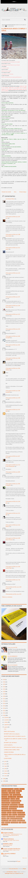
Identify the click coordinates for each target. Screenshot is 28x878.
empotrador (7, 822)
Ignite (10, 820)
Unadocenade (4, 796)
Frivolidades (4, 791)
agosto (6, 727)
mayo (5, 766)
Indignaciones (18, 791)
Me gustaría (21, 804)
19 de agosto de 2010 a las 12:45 (13, 305)
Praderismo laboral (12, 808)
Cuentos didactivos (20, 812)
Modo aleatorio (5, 793)
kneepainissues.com (19, 873)
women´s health (5, 824)
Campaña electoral (13, 804)
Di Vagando (8, 485)
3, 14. (5, 729)
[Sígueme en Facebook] (10, 14)
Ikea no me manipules (12, 665)
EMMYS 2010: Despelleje (9, 731)
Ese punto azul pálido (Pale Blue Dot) (11, 848)
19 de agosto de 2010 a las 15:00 (13, 390)
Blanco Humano (9, 539)
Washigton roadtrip (21, 820)
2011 (4, 713)
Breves (8, 818)
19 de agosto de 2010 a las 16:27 (13, 456)
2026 (4, 679)
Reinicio (4, 855)
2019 (4, 694)
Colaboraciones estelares (6, 810)
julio (5, 761)
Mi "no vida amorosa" (15, 802)
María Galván (8, 307)
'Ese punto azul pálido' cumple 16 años (11, 850)
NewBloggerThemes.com (10, 873)
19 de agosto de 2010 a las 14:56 (13, 368)
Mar (6, 503)
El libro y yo (22, 789)
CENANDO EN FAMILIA (9, 752)
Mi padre (17, 798)
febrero (6, 773)
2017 (4, 698)
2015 (4, 703)
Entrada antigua (22, 192)
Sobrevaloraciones (21, 814)
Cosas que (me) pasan (13, 868)
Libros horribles (5, 814)
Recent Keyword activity (13, 806)
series (20, 822)
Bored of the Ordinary (7, 845)
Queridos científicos (5, 804)
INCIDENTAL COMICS (8, 843)
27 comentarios (10, 26)
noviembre (6, 720)
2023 (4, 684)
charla (3, 822)
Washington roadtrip (5, 798)
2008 (4, 781)
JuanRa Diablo (9, 568)
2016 (4, 701)
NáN (7, 411)
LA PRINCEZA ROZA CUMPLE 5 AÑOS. (12, 749)
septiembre (6, 724)
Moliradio (4, 816)
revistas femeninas (14, 822)
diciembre (6, 717)
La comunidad (19, 796)
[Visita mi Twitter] (6, 14)
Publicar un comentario (7, 597)
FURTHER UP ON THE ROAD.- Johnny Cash (13, 747)
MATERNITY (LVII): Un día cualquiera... (12, 734)
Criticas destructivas (17, 795)
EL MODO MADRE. (8, 758)
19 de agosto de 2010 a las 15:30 (13, 398)
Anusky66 (8, 337)
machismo (4, 818)
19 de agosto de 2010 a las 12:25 (13, 273)
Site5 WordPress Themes (12, 871)
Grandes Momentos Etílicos (15, 800)
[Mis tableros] (22, 14)
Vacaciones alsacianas (11, 816)
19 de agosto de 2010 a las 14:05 (13, 336)
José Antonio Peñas (10, 199)
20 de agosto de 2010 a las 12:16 (13, 525)
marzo (5, 771)
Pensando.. (16, 789)
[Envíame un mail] (14, 14)
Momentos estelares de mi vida (7, 789)
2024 (4, 682)
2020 (4, 691)
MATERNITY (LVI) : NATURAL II (10, 742)
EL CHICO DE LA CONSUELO (9, 853)
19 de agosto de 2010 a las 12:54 (13, 329)
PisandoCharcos (5, 806)
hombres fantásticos (5, 800)
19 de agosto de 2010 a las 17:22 (13, 465)
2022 (4, 686)
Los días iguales (5, 808)
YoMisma (8, 370)
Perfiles (13, 791)
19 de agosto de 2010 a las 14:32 (13, 345)
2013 (4, 708)
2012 (4, 710)
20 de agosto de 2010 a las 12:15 (13, 513)
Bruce (11, 795)
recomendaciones (12, 793)
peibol (7, 249)
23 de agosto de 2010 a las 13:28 (13, 566)
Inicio (15, 192)
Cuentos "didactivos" (12, 796)
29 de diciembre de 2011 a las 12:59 (13, 594)
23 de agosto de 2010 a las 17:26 (13, 580)
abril (5, 768)
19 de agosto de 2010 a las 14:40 (13, 358)
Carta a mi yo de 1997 (12, 647)
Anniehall (8, 392)
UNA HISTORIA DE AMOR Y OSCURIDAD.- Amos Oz (14, 736)
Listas (10, 814)
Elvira (7, 457)
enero (5, 775)
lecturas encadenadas (20, 816)
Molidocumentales (5, 795)
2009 (4, 778)
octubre (6, 722)
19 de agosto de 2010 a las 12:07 (13, 216)
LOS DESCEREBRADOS (12, 656)
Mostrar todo (24, 857)
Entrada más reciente (6, 192)
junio (5, 764)
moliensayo (21, 806)
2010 (4, 715)
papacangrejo (9, 236)
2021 (4, 689)
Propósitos (9, 812)
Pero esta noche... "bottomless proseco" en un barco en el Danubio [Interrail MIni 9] (12, 834)
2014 (4, 706)
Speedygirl (8, 359)
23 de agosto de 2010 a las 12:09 (13, 538)
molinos (7, 588)
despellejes (13, 798)
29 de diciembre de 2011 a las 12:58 (13, 587)
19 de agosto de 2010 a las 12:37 (13, 297)
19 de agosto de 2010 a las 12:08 (13, 234)
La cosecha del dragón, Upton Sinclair (11, 840)
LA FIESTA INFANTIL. (8, 745)
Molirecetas (15, 814)
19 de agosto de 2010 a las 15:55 (13, 409)
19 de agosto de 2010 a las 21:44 (13, 501)
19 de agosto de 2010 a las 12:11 (13, 247)
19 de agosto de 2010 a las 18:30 (13, 472)
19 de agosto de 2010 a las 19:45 (13, 483)
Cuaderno (14, 812)
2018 (4, 696)
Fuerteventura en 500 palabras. (16, 818)
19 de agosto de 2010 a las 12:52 (13, 314)
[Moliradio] (18, 14)
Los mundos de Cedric (6, 802)
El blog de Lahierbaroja (8, 839)
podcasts (18, 793)
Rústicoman (4, 812)
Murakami (14, 820)
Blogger (18, 861)
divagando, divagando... (8, 832)
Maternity (9, 791)
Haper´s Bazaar (5, 820)
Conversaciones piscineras (17, 810)
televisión (24, 822)
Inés (6, 218)
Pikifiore (7, 526)
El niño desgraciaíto (10, 466)
